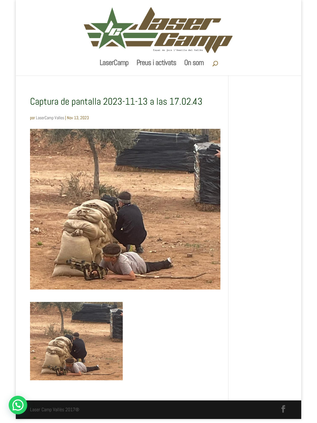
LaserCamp (114, 63)
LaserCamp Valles (50, 117)
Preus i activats (156, 63)
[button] (18, 405)
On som (194, 63)
